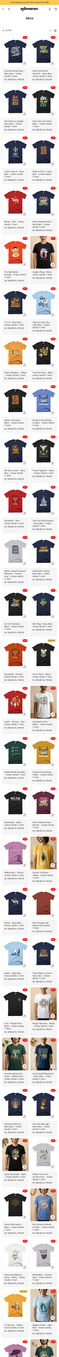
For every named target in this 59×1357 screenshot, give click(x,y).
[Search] (9, 9)
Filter (8, 30)
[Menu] (3, 9)
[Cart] (56, 9)
